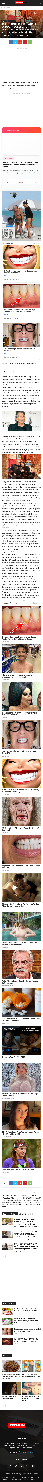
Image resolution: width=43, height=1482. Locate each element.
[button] (40, 3)
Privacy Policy (27, 1474)
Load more (21, 1349)
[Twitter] (16, 1466)
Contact (35, 1474)
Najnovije (9, 7)
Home (3, 7)
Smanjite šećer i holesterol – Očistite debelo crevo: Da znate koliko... (11, 1376)
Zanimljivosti (11, 21)
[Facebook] (10, 1466)
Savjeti (4, 1371)
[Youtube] (33, 1466)
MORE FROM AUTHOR (26, 1214)
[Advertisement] (21, 64)
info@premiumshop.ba (25, 1452)
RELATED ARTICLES (9, 1214)
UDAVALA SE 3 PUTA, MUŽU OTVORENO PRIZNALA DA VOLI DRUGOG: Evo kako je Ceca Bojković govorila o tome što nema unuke (31, 1200)
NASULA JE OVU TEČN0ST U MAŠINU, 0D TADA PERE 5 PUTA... (31, 1399)
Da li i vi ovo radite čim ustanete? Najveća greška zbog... (31, 1376)
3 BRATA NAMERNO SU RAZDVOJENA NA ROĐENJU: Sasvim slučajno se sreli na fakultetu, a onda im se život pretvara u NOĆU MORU (11, 1201)
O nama (7, 1474)
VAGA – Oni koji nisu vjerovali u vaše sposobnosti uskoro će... (10, 1399)
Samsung (6, 35)
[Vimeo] (21, 1466)
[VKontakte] (27, 1466)
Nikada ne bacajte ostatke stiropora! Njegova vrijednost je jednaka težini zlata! (26, 1321)
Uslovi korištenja (17, 1474)
